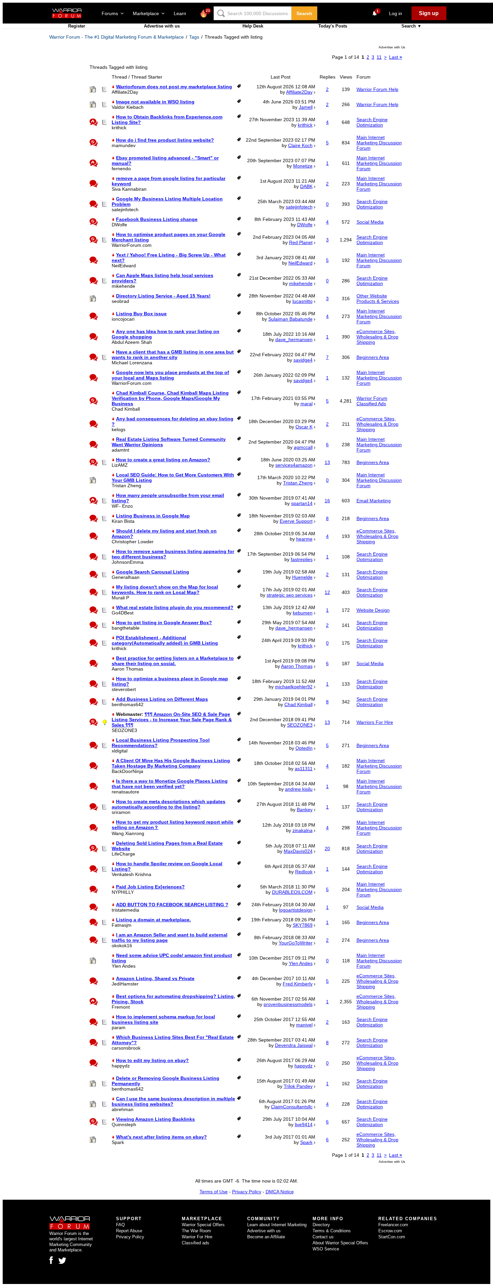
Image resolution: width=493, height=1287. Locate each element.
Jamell (306, 107)
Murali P (120, 597)
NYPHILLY (123, 892)
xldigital (119, 750)
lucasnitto (302, 301)
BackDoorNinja (127, 771)
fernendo (121, 168)
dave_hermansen (294, 339)
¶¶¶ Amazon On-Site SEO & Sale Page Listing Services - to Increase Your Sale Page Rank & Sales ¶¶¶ (172, 719)
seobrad (120, 301)
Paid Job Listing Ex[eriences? (150, 886)
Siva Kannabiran (129, 189)
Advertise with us (162, 26)
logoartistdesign (296, 910)
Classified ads (195, 1242)
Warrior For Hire (197, 1236)
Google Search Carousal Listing (152, 571)
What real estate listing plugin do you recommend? (174, 607)
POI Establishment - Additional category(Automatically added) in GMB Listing (165, 640)
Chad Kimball (126, 409)
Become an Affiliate (266, 1236)
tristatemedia (125, 910)
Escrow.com (390, 1230)
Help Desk (252, 26)
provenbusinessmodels (288, 1004)
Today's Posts (332, 26)
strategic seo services (290, 595)
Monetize (303, 166)
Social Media (370, 222)
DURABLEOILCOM (292, 892)
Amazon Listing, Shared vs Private (155, 978)
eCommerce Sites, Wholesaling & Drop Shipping (377, 337)
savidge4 (303, 360)
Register (76, 26)
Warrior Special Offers (203, 1224)
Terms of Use (214, 1191)
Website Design (373, 610)
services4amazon (294, 465)
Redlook (304, 871)
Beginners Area (373, 357)
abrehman (122, 1109)
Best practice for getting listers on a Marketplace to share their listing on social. (173, 660)
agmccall (303, 447)
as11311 (304, 768)
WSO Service (326, 1248)
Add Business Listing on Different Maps (162, 699)
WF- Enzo (122, 506)
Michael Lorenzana (132, 362)
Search (304, 13)
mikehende (123, 286)
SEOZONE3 (124, 730)
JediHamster (125, 983)
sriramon (121, 812)
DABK (306, 186)
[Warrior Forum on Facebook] (51, 1260)
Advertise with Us (392, 47)
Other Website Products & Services (378, 298)
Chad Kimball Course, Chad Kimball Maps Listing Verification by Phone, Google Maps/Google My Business (170, 398)
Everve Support (296, 521)
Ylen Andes (123, 966)
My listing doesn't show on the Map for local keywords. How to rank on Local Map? (165, 589)
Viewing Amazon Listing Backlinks (155, 1119)
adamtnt (120, 450)
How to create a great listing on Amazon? (163, 459)
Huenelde (302, 577)
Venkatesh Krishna (131, 874)
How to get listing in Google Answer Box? (164, 622)
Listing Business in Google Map (153, 515)
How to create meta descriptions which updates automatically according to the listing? (168, 804)
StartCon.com (391, 1236)
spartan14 (302, 503)
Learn (182, 13)
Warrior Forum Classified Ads (372, 401)
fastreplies (302, 559)
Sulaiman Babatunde (290, 319)
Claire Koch (300, 145)
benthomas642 (128, 704)
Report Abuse (129, 1230)
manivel (304, 1024)
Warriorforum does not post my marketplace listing (174, 86)
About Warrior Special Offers (340, 1242)
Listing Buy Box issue (141, 313)
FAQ (120, 1224)
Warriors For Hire (375, 722)
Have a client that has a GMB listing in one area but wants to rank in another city (173, 354)
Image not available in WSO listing (155, 101)
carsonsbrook (126, 1048)
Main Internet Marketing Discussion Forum (379, 143)
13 (327, 462)
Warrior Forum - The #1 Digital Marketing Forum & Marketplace (116, 37)
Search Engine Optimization (372, 122)
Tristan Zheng (126, 485)
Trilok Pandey (298, 1086)
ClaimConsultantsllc (292, 1106)
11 (379, 57)
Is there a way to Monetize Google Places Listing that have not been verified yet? (170, 783)
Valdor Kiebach (128, 107)
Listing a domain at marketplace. (153, 919)
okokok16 (122, 945)
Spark (118, 1142)
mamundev (123, 145)
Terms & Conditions (332, 1230)
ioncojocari (123, 319)
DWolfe (119, 224)
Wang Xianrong (128, 833)
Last (395, 57)
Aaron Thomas (127, 669)
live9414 (304, 1124)
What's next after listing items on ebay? (161, 1137)
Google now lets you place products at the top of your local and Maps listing (170, 375)
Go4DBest (122, 612)
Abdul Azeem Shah (132, 342)
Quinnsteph (124, 1124)
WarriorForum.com (132, 245)
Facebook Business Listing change (157, 219)
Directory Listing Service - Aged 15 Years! (163, 295)
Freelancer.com (393, 1224)
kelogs (118, 429)
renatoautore (125, 791)
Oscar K (304, 426)
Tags (194, 37)
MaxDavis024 (298, 851)
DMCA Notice (280, 1191)
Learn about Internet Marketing (277, 1224)
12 (327, 592)
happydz (121, 1065)
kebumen (303, 612)
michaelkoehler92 (294, 686)
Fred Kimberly (298, 983)
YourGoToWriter (296, 943)
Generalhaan (126, 577)
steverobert (124, 689)
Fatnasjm (121, 925)
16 (327, 500)
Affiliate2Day (125, 92)
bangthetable (126, 628)
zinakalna (302, 830)
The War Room (196, 1230)
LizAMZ (120, 465)
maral (306, 403)
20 (327, 848)
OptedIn (304, 748)
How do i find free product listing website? (165, 140)
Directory (321, 1224)
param (118, 1027)
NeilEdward (124, 265)
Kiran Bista (123, 521)
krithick (119, 127)
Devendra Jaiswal (294, 1045)
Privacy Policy (246, 1191)
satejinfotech (125, 209)
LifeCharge (123, 854)
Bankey (305, 809)
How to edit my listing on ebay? (152, 1060)
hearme (304, 539)
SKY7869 (303, 925)
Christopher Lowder (133, 541)
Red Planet (301, 242)
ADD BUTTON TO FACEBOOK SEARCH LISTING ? (172, 904)
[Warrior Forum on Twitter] (62, 1260)
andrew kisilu (299, 789)
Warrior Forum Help (377, 89)
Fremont (121, 1007)
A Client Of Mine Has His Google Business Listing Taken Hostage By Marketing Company (171, 763)
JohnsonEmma (128, 562)
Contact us (323, 1236)
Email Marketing (374, 500)
